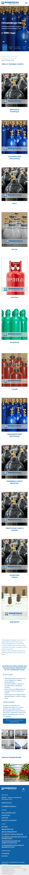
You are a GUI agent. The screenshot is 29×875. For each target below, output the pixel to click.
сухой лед (5, 817)
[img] (23, 788)
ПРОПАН (14, 297)
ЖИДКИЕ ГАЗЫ (10, 47)
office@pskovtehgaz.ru (9, 806)
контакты (5, 856)
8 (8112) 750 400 (7, 802)
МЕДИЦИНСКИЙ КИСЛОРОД (14, 436)
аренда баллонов (7, 829)
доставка (5, 826)
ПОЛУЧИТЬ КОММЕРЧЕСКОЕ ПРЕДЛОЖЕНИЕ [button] (14, 721)
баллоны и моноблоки (9, 820)
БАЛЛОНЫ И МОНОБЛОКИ (17, 47)
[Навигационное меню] (26, 3)
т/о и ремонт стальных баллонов (12, 834)
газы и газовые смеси (9, 812)
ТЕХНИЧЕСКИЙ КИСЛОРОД (14, 159)
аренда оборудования (9, 831)
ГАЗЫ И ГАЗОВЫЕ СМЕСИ (4, 48)
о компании (5, 853)
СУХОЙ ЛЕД (24, 47)
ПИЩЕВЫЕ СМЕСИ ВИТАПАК (14, 483)
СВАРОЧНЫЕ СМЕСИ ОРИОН (15, 530)
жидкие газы (6, 815)
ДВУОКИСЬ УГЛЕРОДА (14, 112)
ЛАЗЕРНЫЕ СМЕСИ (14, 577)
